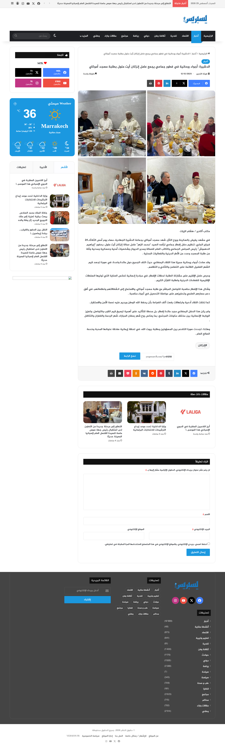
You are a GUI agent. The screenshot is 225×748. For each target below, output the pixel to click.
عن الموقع (154, 736)
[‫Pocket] (127, 373)
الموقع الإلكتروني (135, 529)
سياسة (205, 678)
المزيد (85, 36)
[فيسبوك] (193, 373)
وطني (96, 36)
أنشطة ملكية (202, 627)
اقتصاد (185, 36)
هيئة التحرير (201, 74)
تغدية (173, 36)
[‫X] (185, 373)
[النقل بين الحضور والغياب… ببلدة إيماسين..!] (59, 234)
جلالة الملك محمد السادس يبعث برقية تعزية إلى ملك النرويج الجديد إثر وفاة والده (32, 216)
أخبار (196, 36)
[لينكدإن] (167, 83)
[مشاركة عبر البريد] (119, 373)
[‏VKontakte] (144, 373)
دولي (146, 36)
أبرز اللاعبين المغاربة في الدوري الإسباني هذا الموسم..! (193, 428)
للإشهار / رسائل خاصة (135, 736)
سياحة (205, 672)
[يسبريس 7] (196, 19)
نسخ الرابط (130, 356)
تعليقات (21, 167)
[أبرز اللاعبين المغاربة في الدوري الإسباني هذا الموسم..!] (190, 412)
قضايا (206, 689)
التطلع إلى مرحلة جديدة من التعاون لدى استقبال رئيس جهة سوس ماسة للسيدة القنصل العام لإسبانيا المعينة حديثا (103, 432)
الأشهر (64, 167)
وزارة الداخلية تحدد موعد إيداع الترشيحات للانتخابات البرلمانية (149, 428)
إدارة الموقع (107, 736)
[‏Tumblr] (169, 373)
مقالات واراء (110, 36)
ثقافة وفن (159, 36)
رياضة (136, 36)
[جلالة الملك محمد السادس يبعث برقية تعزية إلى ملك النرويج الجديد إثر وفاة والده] (59, 217)
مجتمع (124, 36)
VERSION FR (73, 736)
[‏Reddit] (152, 373)
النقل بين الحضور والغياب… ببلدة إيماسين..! (33, 231)
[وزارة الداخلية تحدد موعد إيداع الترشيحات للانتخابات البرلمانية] (146, 412)
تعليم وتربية (202, 638)
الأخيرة (43, 167)
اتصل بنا (119, 736)
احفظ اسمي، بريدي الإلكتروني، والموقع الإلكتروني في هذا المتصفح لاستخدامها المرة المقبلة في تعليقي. (156, 544)
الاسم (206, 514)
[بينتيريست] (158, 83)
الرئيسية (208, 36)
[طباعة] (150, 83)
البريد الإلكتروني (201, 529)
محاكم (205, 700)
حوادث (205, 655)
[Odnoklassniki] (136, 373)
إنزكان (201, 345)
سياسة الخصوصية (90, 736)
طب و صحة (203, 683)
